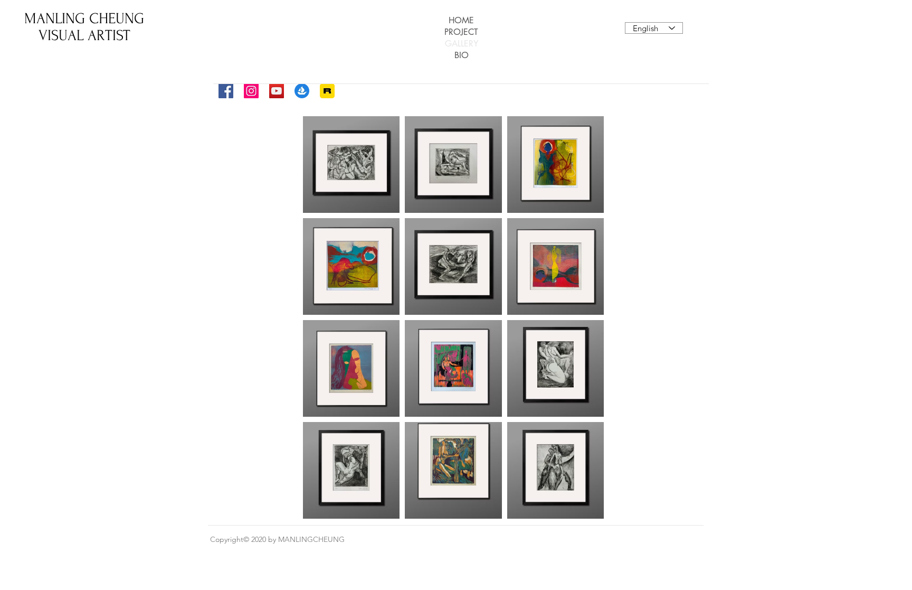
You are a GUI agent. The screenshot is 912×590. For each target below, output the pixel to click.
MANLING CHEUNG (84, 18)
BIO (461, 55)
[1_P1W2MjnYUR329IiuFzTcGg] (327, 90)
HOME (461, 20)
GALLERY (461, 43)
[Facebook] (225, 90)
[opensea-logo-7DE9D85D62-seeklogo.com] (301, 90)
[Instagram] (251, 90)
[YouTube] (276, 90)
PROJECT (461, 32)
